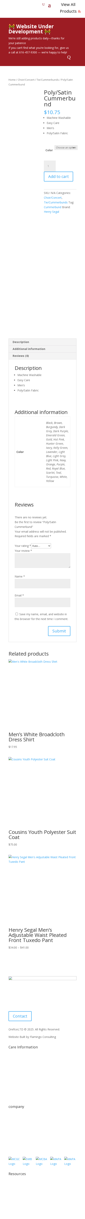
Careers (13, 1141)
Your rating (23, 546)
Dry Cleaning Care (19, 1074)
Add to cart (58, 176)
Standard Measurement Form (27, 1089)
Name (20, 576)
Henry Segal (51, 212)
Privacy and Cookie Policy (24, 1186)
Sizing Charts (16, 1066)
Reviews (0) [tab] (21, 356)
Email (19, 595)
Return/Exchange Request (25, 1133)
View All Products (68, 8)
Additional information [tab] (29, 349)
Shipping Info (16, 1059)
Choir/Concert (26, 79)
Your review (23, 551)
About (12, 1118)
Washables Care (18, 1081)
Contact (20, 1016)
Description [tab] (21, 342)
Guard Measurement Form (25, 1096)
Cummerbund (52, 207)
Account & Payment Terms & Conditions (34, 1201)
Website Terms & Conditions (26, 1193)
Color (49, 150)
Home (12, 79)
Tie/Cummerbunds (48, 79)
